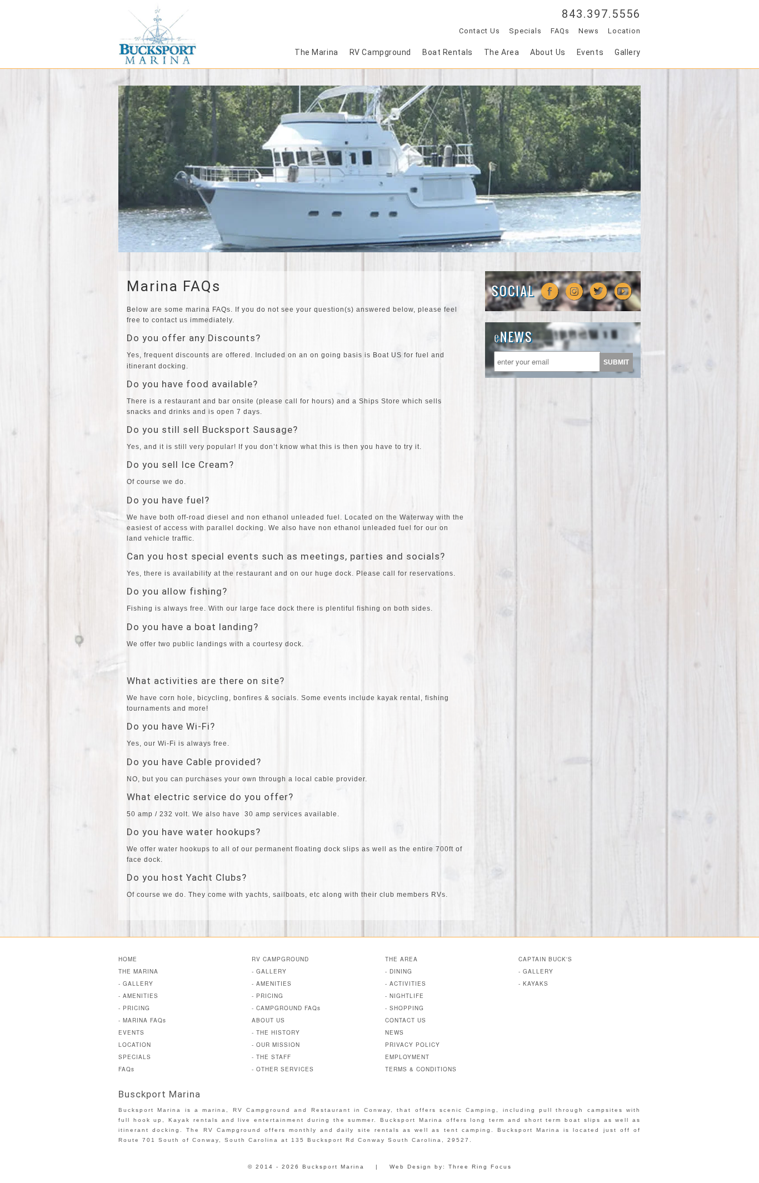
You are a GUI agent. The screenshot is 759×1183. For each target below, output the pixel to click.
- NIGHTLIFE (404, 996)
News (588, 31)
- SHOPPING (404, 1008)
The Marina (316, 52)
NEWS (394, 1032)
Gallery (628, 52)
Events (590, 52)
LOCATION (134, 1045)
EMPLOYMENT (407, 1057)
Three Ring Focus (480, 1167)
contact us (170, 320)
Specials (525, 31)
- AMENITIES (138, 996)
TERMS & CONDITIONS (421, 1069)
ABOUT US (268, 1020)
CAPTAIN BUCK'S (545, 959)
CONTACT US (405, 1020)
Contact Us (479, 31)
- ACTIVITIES (405, 983)
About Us (547, 52)
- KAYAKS (533, 983)
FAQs (560, 31)
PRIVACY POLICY (412, 1045)
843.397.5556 (601, 14)
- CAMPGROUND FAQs (286, 1008)
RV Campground (380, 52)
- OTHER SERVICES (283, 1069)
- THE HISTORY (276, 1032)
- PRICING (134, 1008)
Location (624, 31)
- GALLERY (135, 983)
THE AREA (401, 959)
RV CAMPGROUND (280, 959)
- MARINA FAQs (142, 1020)
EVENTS (131, 1032)
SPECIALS (134, 1057)
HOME (127, 959)
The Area (501, 52)
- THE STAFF (271, 1057)
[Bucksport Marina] (157, 61)
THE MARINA (138, 971)
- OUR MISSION (276, 1045)
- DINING (398, 971)
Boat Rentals (447, 52)
